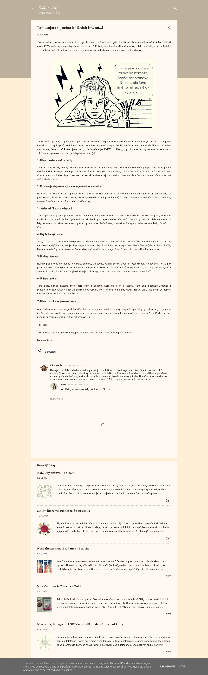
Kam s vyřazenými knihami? (57, 473)
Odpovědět (56, 399)
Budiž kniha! (48, 7)
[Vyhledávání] (175, 9)
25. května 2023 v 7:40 (78, 384)
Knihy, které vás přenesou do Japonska (63, 511)
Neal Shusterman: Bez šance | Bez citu (63, 549)
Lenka (63, 384)
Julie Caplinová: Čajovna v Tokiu (59, 586)
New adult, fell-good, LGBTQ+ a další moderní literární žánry (80, 624)
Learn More (167, 666)
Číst (168, 500)
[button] (169, 27)
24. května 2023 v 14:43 (74, 365)
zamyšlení (50, 351)
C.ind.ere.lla (56, 365)
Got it (181, 666)
